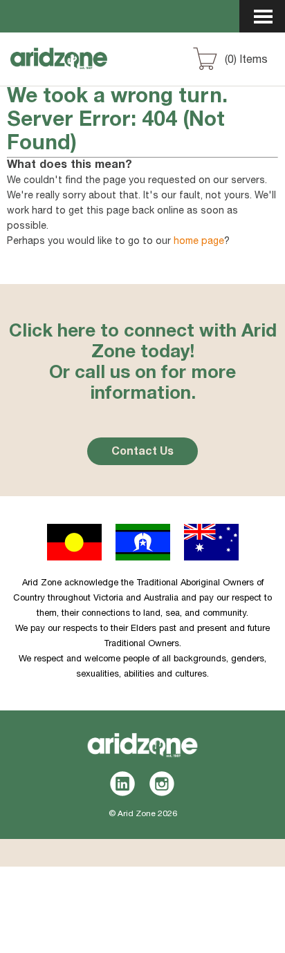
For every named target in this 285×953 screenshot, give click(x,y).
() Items (246, 60)
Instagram (162, 783)
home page (199, 242)
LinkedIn (123, 783)
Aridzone (84, 71)
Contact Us (142, 452)
